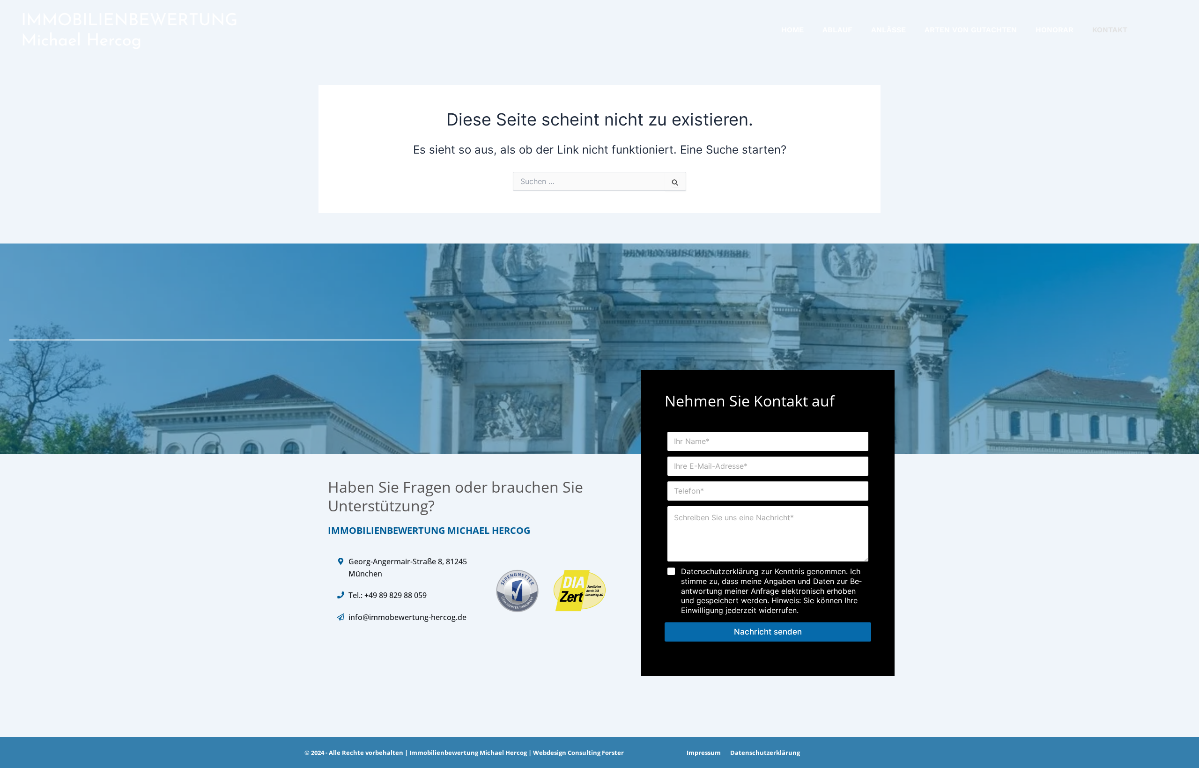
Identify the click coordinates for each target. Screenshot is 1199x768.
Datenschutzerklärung (765, 752)
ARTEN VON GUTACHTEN (971, 29)
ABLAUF (837, 29)
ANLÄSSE (888, 29)
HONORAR (1054, 29)
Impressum (704, 752)
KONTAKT (1109, 29)
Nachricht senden (768, 631)
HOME (792, 29)
